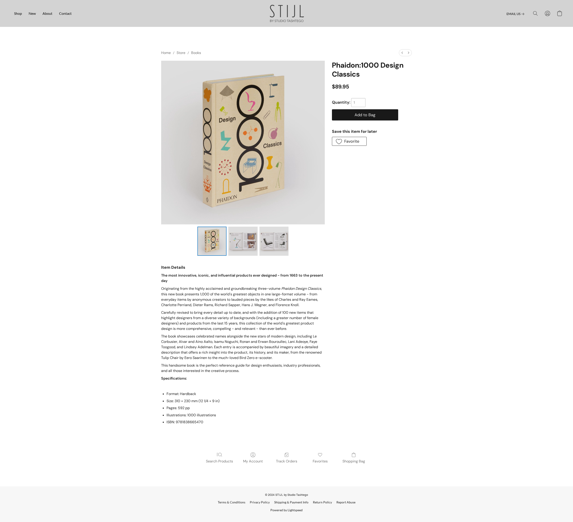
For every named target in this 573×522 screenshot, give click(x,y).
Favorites (320, 461)
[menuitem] (402, 52)
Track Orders (286, 461)
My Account (253, 461)
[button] (286, 13)
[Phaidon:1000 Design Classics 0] (212, 241)
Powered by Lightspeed (286, 510)
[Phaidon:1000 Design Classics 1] (242, 241)
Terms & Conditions (231, 502)
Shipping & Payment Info (291, 502)
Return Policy (322, 502)
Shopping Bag (353, 461)
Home (166, 52)
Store (181, 52)
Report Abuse (345, 502)
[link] (516, 14)
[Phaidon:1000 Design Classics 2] (274, 241)
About (47, 13)
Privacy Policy (260, 502)
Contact (65, 13)
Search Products (219, 461)
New (32, 13)
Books (196, 52)
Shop (18, 13)
